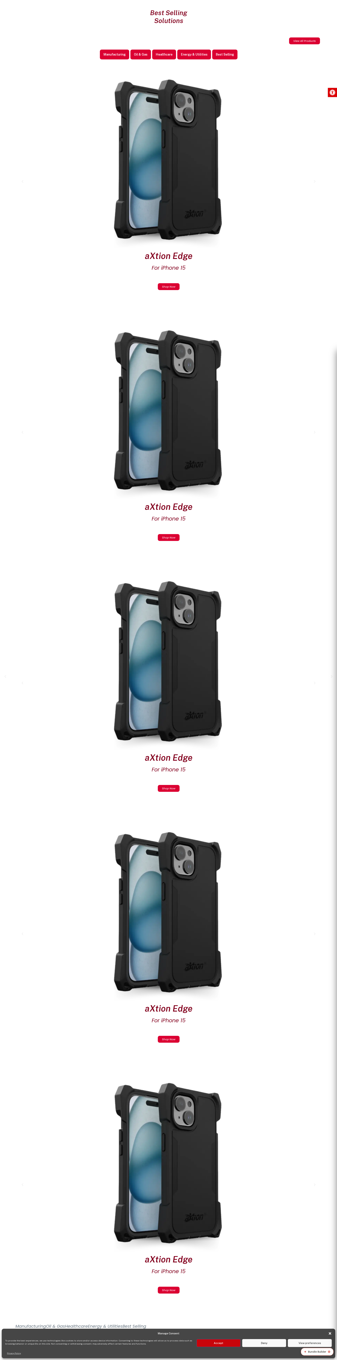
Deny (264, 1343)
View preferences (310, 1343)
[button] (332, 92)
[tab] (114, 55)
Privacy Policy (14, 1353)
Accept (218, 1343)
